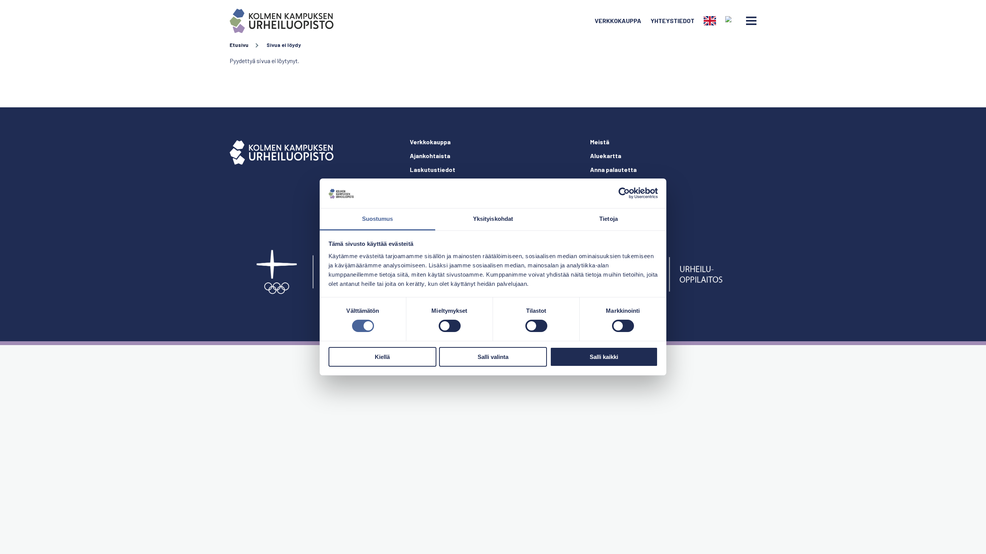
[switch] (450, 326)
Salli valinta (493, 357)
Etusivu (239, 45)
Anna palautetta (613, 169)
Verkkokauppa (618, 20)
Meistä (599, 141)
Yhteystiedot (672, 20)
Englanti (710, 20)
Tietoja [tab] (608, 218)
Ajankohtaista (430, 155)
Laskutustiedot (432, 169)
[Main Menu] (751, 21)
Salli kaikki (604, 357)
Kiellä (382, 357)
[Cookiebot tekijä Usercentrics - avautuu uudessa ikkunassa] (624, 193)
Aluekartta (605, 155)
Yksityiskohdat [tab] (493, 218)
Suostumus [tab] (377, 218)
